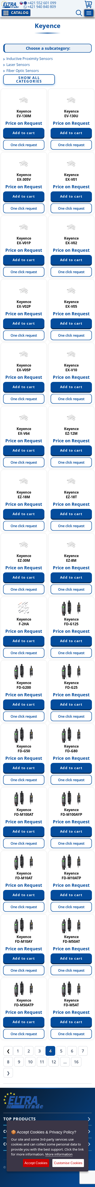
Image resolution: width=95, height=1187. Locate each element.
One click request (24, 145)
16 (76, 1061)
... (65, 1061)
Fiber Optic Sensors (22, 70)
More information (58, 1154)
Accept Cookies (36, 1163)
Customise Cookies (68, 1163)
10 (30, 1061)
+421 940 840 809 (41, 6)
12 (53, 1061)
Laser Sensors (18, 64)
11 (42, 1061)
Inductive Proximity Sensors (29, 58)
